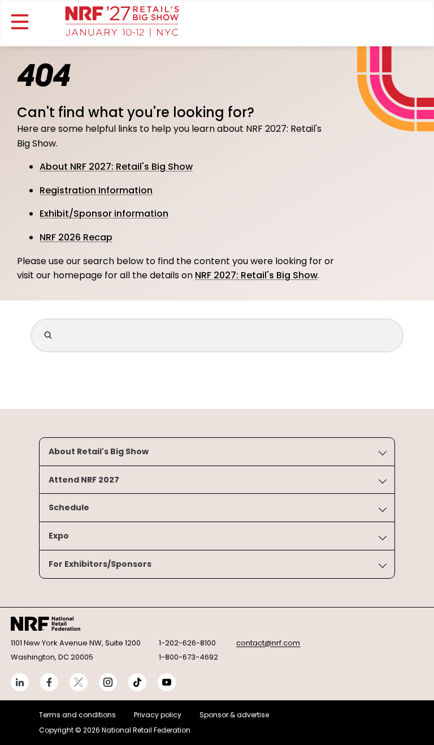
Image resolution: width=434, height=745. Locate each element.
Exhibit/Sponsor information (104, 213)
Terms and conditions (77, 715)
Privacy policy (157, 715)
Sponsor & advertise (234, 715)
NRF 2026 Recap (76, 237)
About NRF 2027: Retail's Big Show (116, 166)
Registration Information (96, 190)
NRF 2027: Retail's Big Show (256, 275)
